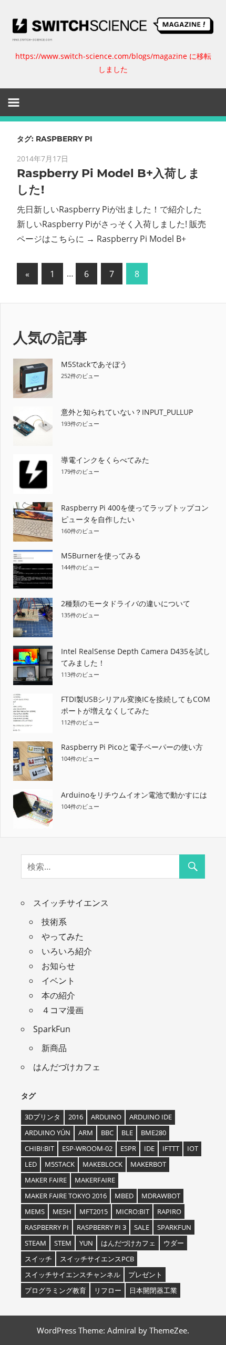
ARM (85, 1132)
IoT (192, 1148)
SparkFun (51, 1029)
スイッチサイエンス (71, 903)
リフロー (107, 1290)
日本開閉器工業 (153, 1290)
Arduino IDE (150, 1117)
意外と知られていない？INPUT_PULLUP (127, 412)
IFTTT (170, 1148)
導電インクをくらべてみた (105, 460)
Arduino (106, 1117)
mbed (124, 1195)
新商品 (54, 1048)
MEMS (35, 1211)
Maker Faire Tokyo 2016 (66, 1195)
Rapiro (169, 1211)
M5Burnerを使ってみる (101, 556)
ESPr (128, 1148)
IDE (149, 1148)
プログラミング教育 (55, 1290)
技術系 (54, 922)
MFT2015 (93, 1211)
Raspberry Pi (47, 1227)
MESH (62, 1211)
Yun (86, 1243)
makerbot (148, 1164)
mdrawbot (160, 1195)
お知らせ (58, 966)
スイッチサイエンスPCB (97, 1259)
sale (141, 1227)
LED (31, 1164)
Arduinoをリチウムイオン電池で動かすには (134, 795)
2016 (75, 1117)
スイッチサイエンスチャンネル (72, 1274)
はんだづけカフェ (66, 1067)
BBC (107, 1132)
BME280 (153, 1132)
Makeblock (102, 1164)
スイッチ (38, 1259)
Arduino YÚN (47, 1132)
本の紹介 (58, 995)
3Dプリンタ (42, 1117)
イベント (58, 980)
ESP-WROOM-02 (87, 1148)
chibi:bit (39, 1148)
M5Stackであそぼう (94, 364)
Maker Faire (46, 1180)
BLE (127, 1132)
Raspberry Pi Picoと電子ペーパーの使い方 (132, 747)
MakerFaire (95, 1180)
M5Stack (60, 1164)
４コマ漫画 (63, 1010)
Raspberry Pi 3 (101, 1227)
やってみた (63, 936)
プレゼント (145, 1274)
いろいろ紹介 (67, 951)
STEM (62, 1243)
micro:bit (132, 1211)
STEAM (35, 1243)
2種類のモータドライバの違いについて (125, 603)
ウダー (173, 1243)
